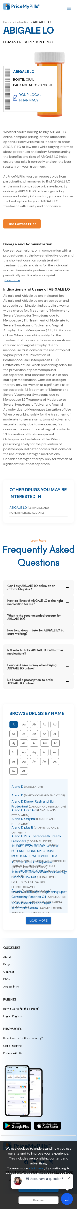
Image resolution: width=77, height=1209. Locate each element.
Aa (24, 724)
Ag (34, 734)
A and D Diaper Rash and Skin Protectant (38, 804)
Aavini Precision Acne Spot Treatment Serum (36, 908)
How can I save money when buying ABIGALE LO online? (31, 666)
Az (23, 771)
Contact (8, 972)
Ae (13, 734)
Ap (24, 752)
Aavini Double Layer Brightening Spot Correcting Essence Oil (39, 899)
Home (7, 22)
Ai (54, 734)
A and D (27, 786)
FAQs (6, 979)
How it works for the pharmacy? (23, 1038)
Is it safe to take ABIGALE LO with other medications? (35, 651)
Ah (44, 734)
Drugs (6, 964)
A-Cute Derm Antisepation (31, 864)
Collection (22, 22)
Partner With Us (12, 1053)
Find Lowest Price (22, 224)
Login (6, 1016)
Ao (13, 752)
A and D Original (33, 821)
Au (24, 761)
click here (36, 1168)
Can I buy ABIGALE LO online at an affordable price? (31, 587)
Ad (54, 724)
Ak (23, 743)
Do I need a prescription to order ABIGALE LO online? (30, 681)
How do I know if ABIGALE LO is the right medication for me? (35, 602)
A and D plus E (35, 829)
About (7, 957)
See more (12, 280)
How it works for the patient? (21, 1008)
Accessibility (11, 986)
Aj (13, 743)
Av (34, 761)
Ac (44, 724)
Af (23, 734)
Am (45, 743)
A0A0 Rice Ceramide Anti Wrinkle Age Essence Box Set (39, 882)
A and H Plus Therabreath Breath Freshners (36, 838)
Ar (44, 752)
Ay (13, 771)
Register (17, 1016)
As (54, 752)
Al (34, 743)
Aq (34, 752)
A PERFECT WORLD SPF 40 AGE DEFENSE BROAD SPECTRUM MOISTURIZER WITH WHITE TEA (39, 856)
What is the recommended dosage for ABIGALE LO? (34, 617)
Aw (44, 761)
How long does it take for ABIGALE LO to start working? (35, 632)
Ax (54, 761)
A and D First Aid (33, 812)
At (13, 761)
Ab (34, 724)
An (55, 743)
